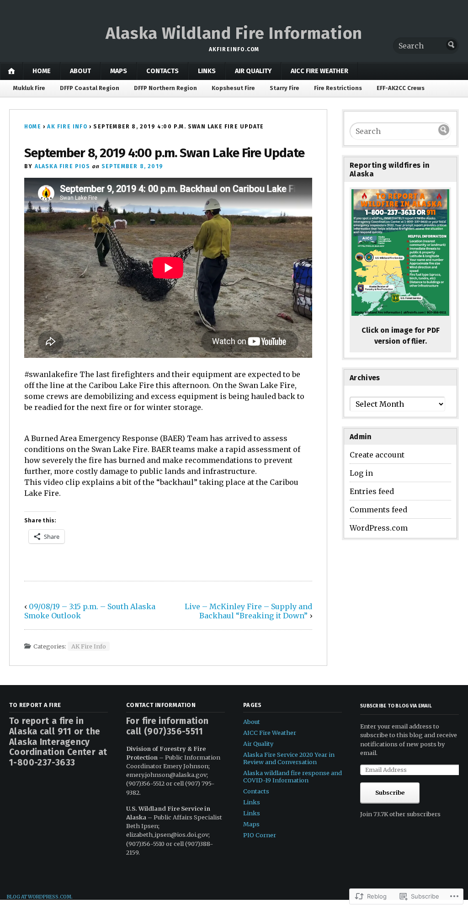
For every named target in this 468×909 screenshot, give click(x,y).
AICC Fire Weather (319, 71)
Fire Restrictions (338, 88)
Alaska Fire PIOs (62, 166)
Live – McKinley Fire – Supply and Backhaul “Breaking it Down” (248, 611)
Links (207, 71)
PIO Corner (259, 835)
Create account (377, 454)
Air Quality (253, 71)
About (80, 71)
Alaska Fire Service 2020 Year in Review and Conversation (289, 758)
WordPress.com (379, 527)
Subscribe (389, 792)
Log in (361, 473)
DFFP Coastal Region (89, 88)
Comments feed (378, 509)
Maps (118, 71)
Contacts (162, 71)
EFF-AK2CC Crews (401, 88)
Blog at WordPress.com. (40, 897)
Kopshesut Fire (233, 88)
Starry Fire (284, 88)
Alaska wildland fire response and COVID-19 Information (292, 776)
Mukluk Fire (29, 88)
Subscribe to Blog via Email (396, 706)
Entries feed (372, 491)
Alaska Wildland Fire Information (234, 33)
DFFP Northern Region (165, 88)
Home (41, 71)
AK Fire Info (67, 126)
